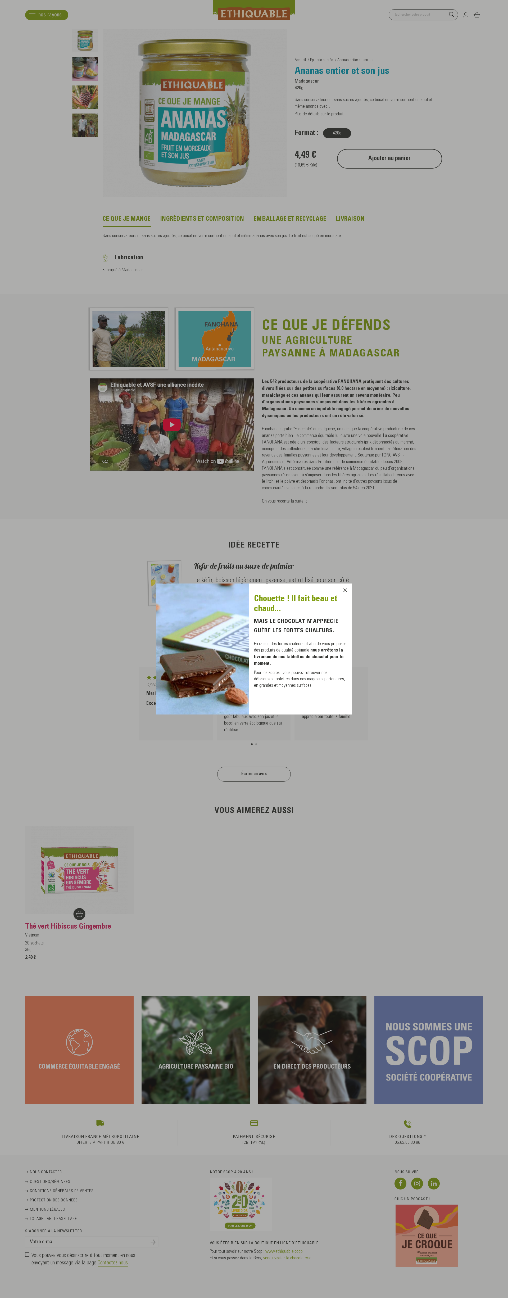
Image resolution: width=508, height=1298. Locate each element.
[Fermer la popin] (345, 590)
